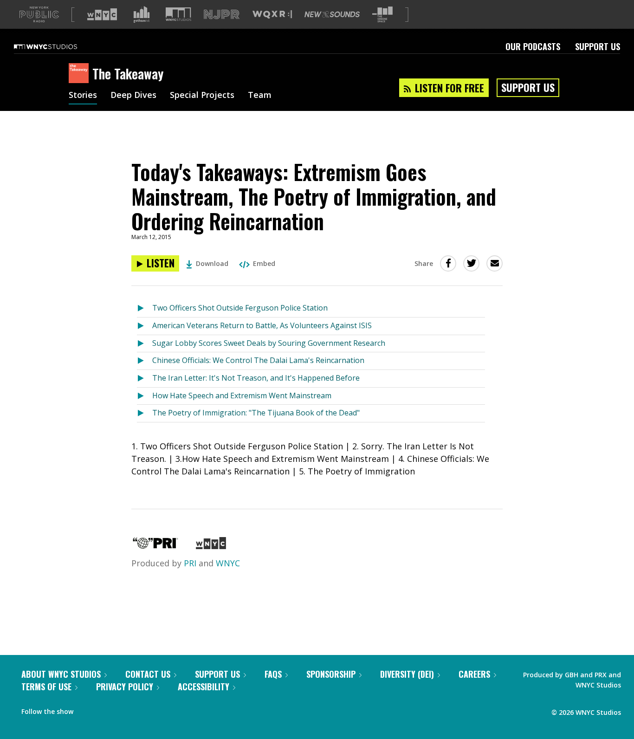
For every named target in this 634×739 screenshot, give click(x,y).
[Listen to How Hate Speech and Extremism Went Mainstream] (144, 396)
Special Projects (202, 95)
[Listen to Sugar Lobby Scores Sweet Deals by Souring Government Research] (144, 343)
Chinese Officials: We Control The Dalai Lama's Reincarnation (258, 360)
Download (212, 263)
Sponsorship (331, 674)
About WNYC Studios (61, 674)
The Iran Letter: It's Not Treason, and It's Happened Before (256, 378)
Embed (264, 263)
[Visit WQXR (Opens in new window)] (272, 14)
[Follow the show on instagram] (122, 709)
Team (260, 95)
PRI (190, 563)
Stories (83, 95)
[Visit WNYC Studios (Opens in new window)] (178, 14)
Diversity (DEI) (407, 674)
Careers (474, 674)
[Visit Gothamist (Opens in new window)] (141, 14)
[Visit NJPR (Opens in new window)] (221, 14)
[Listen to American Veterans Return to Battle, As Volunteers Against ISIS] (144, 326)
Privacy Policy (124, 687)
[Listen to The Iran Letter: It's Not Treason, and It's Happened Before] (144, 378)
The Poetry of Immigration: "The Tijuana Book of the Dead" (256, 413)
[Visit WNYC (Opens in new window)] (102, 14)
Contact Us (147, 674)
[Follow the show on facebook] (87, 709)
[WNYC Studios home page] (57, 46)
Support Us (597, 46)
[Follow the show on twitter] (105, 709)
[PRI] (155, 545)
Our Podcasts (532, 46)
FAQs (273, 674)
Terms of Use (46, 687)
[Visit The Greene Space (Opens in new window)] (382, 14)
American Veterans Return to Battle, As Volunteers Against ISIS (262, 325)
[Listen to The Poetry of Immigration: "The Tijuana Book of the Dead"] (144, 413)
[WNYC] (211, 545)
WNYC (228, 563)
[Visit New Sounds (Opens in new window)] (332, 14)
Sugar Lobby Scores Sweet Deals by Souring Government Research (268, 343)
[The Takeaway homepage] (80, 73)
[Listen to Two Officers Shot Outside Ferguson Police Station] (144, 308)
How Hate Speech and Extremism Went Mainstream (241, 395)
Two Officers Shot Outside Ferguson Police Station (240, 308)
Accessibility (203, 687)
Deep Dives (133, 95)
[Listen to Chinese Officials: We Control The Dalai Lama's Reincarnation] (144, 361)
